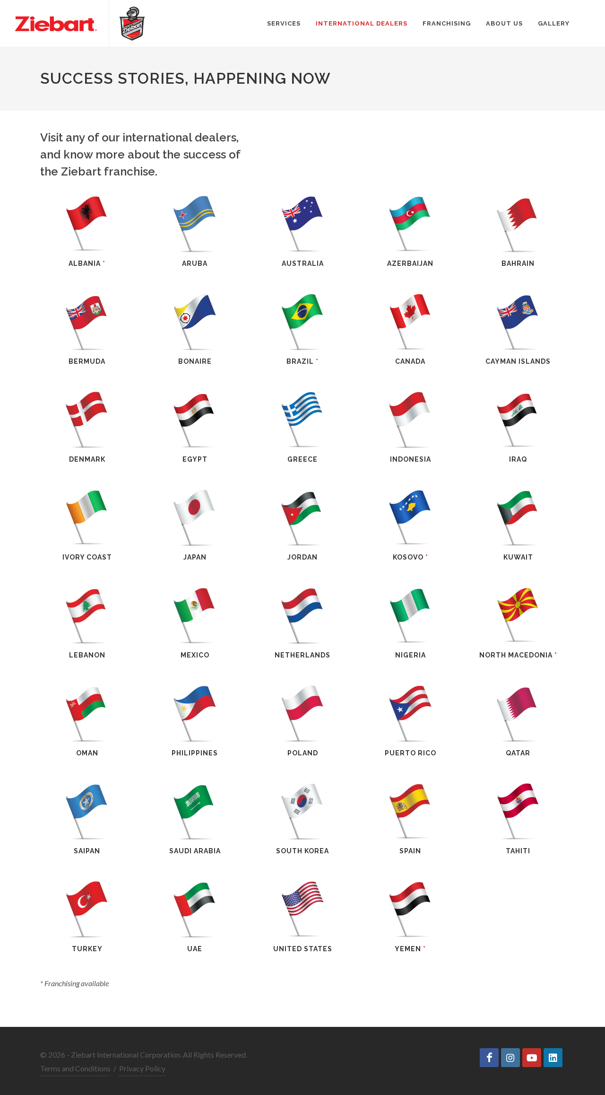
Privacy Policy (142, 1068)
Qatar (518, 753)
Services (284, 23)
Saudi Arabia (195, 851)
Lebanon (87, 655)
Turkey (87, 949)
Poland (302, 753)
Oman (87, 753)
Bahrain (518, 263)
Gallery (554, 23)
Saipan (87, 851)
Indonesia (410, 459)
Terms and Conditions (75, 1068)
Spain (410, 851)
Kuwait (518, 557)
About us (504, 23)
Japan (195, 557)
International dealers (361, 23)
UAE (194, 949)
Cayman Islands (518, 361)
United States (302, 949)
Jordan (302, 557)
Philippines (195, 753)
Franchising (447, 23)
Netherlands (302, 655)
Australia (303, 263)
